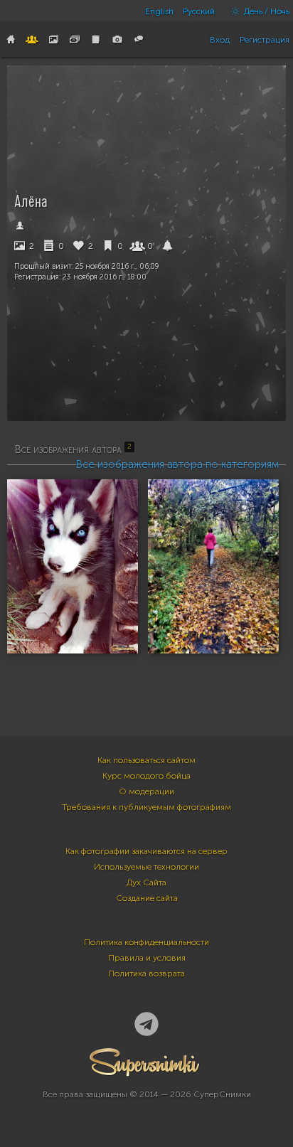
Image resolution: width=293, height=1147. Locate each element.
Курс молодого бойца (146, 776)
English (159, 11)
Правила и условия (147, 958)
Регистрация (264, 40)
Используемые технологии (146, 867)
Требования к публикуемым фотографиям (146, 807)
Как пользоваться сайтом (146, 760)
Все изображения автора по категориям (177, 464)
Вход (220, 40)
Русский (199, 11)
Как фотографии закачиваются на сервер (146, 851)
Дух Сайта (146, 882)
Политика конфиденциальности (146, 942)
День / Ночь (265, 11)
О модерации (146, 791)
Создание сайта (147, 898)
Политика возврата (146, 973)
